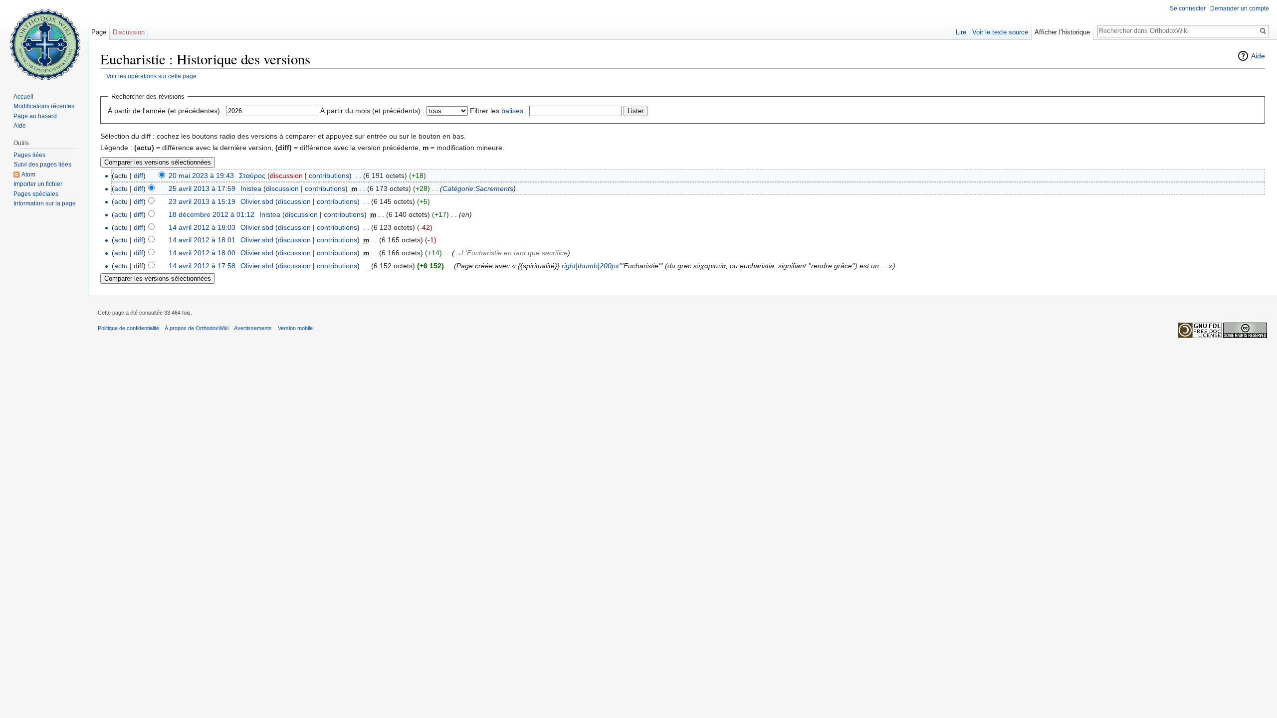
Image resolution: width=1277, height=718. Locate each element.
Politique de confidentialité (128, 328)
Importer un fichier (37, 183)
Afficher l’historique (1062, 32)
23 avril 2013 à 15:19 (202, 201)
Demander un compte (1239, 8)
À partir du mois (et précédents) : (372, 111)
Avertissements (253, 328)
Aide (1258, 56)
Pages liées (29, 155)
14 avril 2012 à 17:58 (202, 266)
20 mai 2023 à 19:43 (201, 176)
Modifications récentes (43, 106)
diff (138, 176)
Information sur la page (44, 203)
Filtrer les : (498, 111)
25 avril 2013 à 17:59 (202, 188)
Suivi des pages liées (42, 164)
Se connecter (1188, 8)
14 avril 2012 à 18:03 (202, 227)
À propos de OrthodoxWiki (196, 328)
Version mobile (295, 328)
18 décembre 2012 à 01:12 (211, 214)
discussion (286, 176)
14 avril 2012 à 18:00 (202, 253)
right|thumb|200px (590, 266)
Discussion (129, 32)
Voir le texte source (1000, 32)
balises (512, 111)
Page (98, 32)
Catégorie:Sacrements (477, 188)
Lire (961, 32)
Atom (28, 174)
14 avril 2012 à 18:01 (202, 240)
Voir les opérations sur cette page (151, 76)
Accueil (23, 96)
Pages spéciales (35, 193)
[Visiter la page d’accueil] (44, 40)
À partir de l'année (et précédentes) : (166, 111)
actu (121, 188)
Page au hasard (35, 116)
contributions (329, 176)
